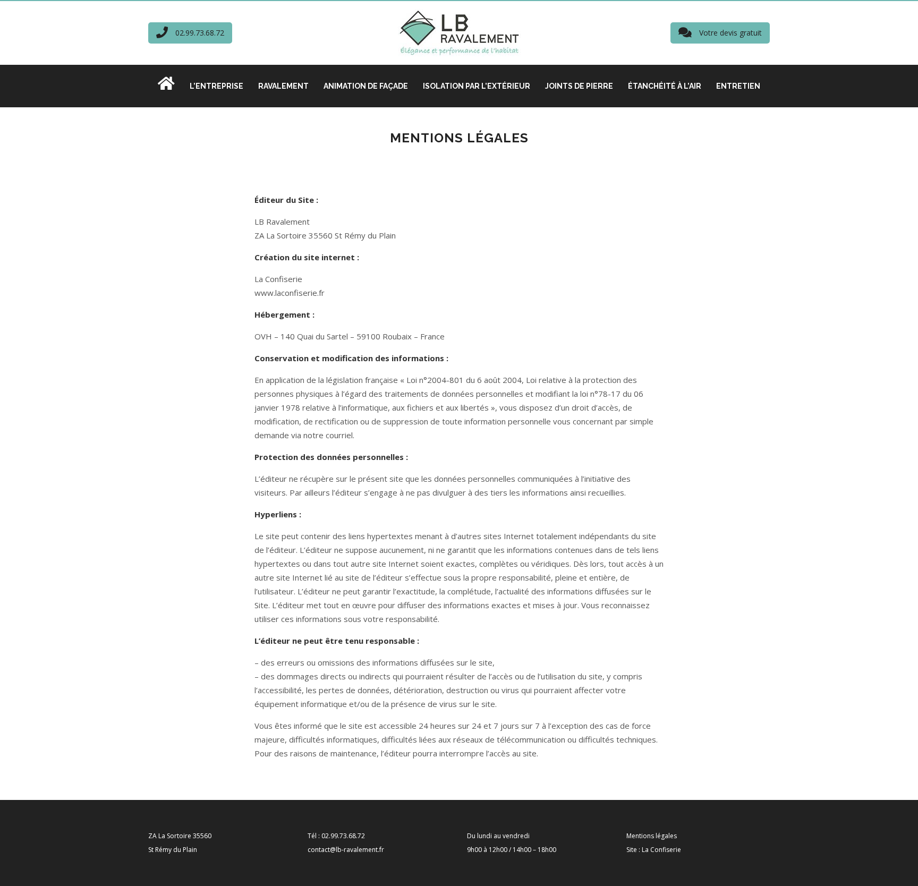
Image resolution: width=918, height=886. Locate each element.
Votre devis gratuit (729, 33)
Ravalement (283, 86)
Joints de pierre (579, 86)
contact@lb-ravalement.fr (346, 849)
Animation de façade (366, 86)
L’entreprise (216, 86)
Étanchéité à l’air (664, 86)
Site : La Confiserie (653, 849)
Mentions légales (651, 835)
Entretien (738, 86)
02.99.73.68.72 (198, 33)
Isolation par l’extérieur (476, 86)
